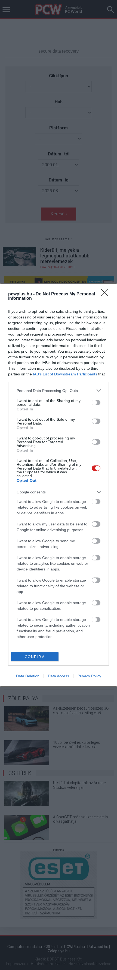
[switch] (96, 402)
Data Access (58, 676)
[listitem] (58, 390)
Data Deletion (27, 676)
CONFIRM (35, 657)
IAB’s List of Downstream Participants (65, 374)
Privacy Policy (89, 676)
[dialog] (58, 485)
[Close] (106, 294)
